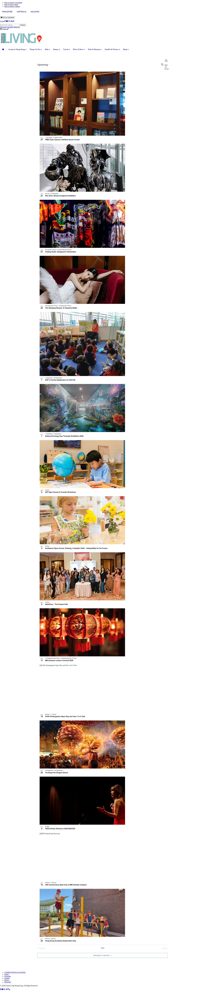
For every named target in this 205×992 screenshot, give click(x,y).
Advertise (7, 976)
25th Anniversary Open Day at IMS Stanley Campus (66, 884)
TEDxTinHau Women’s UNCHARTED (60, 828)
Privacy (6, 980)
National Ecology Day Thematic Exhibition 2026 (64, 436)
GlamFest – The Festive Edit (56, 604)
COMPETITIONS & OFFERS (15, 972)
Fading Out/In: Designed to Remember (60, 251)
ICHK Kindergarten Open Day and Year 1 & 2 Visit (65, 716)
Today (102, 948)
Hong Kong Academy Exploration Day (60, 940)
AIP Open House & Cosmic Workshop (60, 492)
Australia (10, 27)
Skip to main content (11, 4)
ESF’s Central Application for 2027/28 (60, 380)
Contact (7, 978)
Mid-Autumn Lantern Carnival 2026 (59, 660)
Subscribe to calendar (101, 955)
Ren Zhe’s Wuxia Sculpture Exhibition (60, 195)
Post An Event (167, 67)
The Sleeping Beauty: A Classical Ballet (61, 308)
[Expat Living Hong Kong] (21, 44)
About (6, 974)
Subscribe (7, 982)
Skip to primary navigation (13, 3)
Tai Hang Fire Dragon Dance (56, 772)
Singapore (3, 27)
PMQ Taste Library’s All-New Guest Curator (62, 139)
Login (2, 21)
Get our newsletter (8, 17)
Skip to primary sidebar (12, 6)
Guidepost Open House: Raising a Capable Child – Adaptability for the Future (76, 548)
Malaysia (17, 27)
